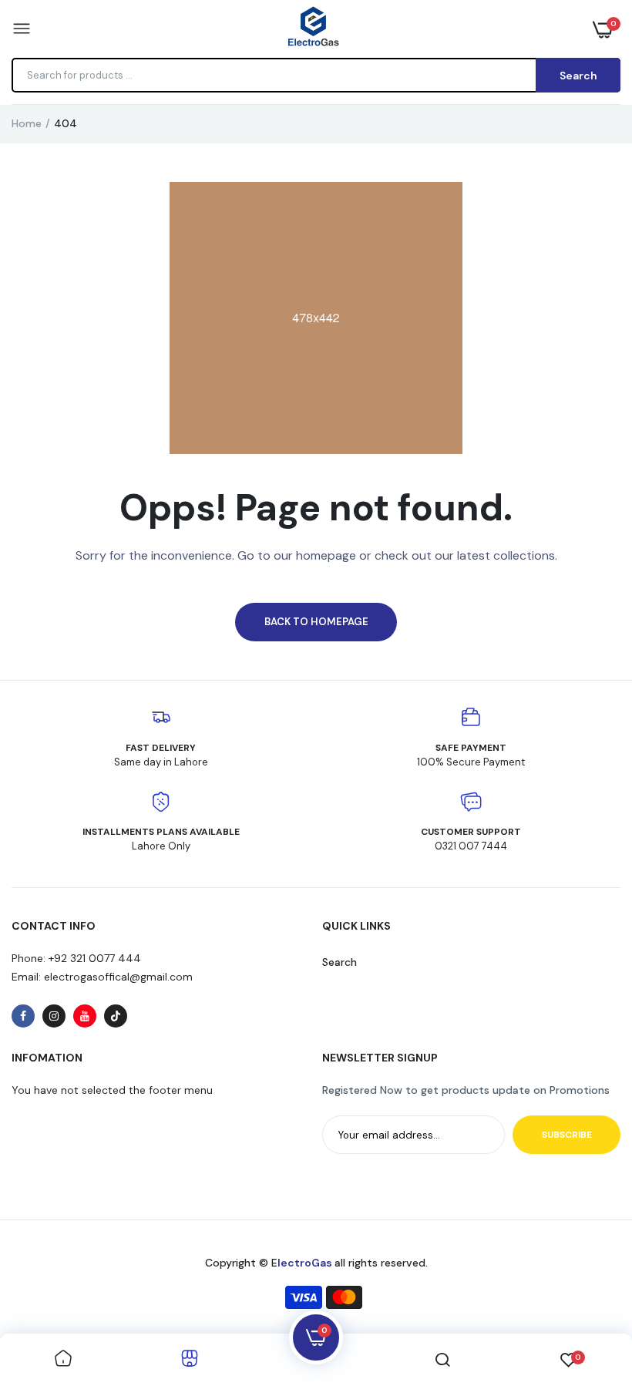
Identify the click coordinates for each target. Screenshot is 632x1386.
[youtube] (84, 1016)
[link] (63, 1360)
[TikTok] (115, 1016)
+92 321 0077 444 (95, 958)
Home (27, 123)
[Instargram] (54, 1016)
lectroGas (305, 1263)
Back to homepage (316, 621)
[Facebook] (23, 1016)
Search (339, 962)
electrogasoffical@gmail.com (117, 977)
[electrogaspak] (312, 28)
